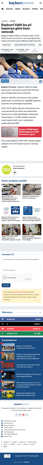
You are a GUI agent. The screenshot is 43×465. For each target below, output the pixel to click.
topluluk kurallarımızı (20, 292)
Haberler (4, 21)
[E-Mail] (14, 172)
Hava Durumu (8, 423)
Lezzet (33, 444)
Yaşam (5, 444)
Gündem (9, 9)
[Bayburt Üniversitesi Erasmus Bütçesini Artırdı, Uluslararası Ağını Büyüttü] (31, 210)
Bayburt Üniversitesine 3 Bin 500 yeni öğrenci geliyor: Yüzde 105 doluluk (11, 219)
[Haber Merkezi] (6, 170)
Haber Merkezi (18, 168)
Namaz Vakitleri (9, 425)
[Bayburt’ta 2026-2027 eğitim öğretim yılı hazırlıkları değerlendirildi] (11, 229)
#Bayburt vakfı (6, 44)
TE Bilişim (26, 462)
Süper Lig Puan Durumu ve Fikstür (14, 430)
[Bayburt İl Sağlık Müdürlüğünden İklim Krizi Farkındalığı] (31, 229)
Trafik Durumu (8, 427)
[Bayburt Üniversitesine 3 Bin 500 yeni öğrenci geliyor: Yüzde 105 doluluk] (11, 210)
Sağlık (12, 444)
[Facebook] (16, 415)
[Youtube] (23, 415)
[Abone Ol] (40, 81)
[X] (19, 415)
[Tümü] (40, 312)
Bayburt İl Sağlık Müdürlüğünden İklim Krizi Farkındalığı (31, 238)
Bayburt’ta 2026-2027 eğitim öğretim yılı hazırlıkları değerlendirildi (11, 238)
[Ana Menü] (2, 3)
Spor (19, 444)
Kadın (25, 444)
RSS (8, 456)
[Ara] (41, 3)
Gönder (6, 285)
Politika (35, 9)
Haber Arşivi (8, 436)
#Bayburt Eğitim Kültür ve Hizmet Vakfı (24, 44)
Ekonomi (26, 9)
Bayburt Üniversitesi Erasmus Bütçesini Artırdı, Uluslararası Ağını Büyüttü (31, 219)
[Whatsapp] (27, 415)
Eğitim (17, 9)
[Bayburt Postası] (21, 3)
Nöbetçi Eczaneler (10, 421)
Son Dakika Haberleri (11, 434)
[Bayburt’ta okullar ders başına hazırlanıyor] (31, 189)
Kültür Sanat (32, 442)
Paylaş (6, 81)
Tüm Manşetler (9, 432)
